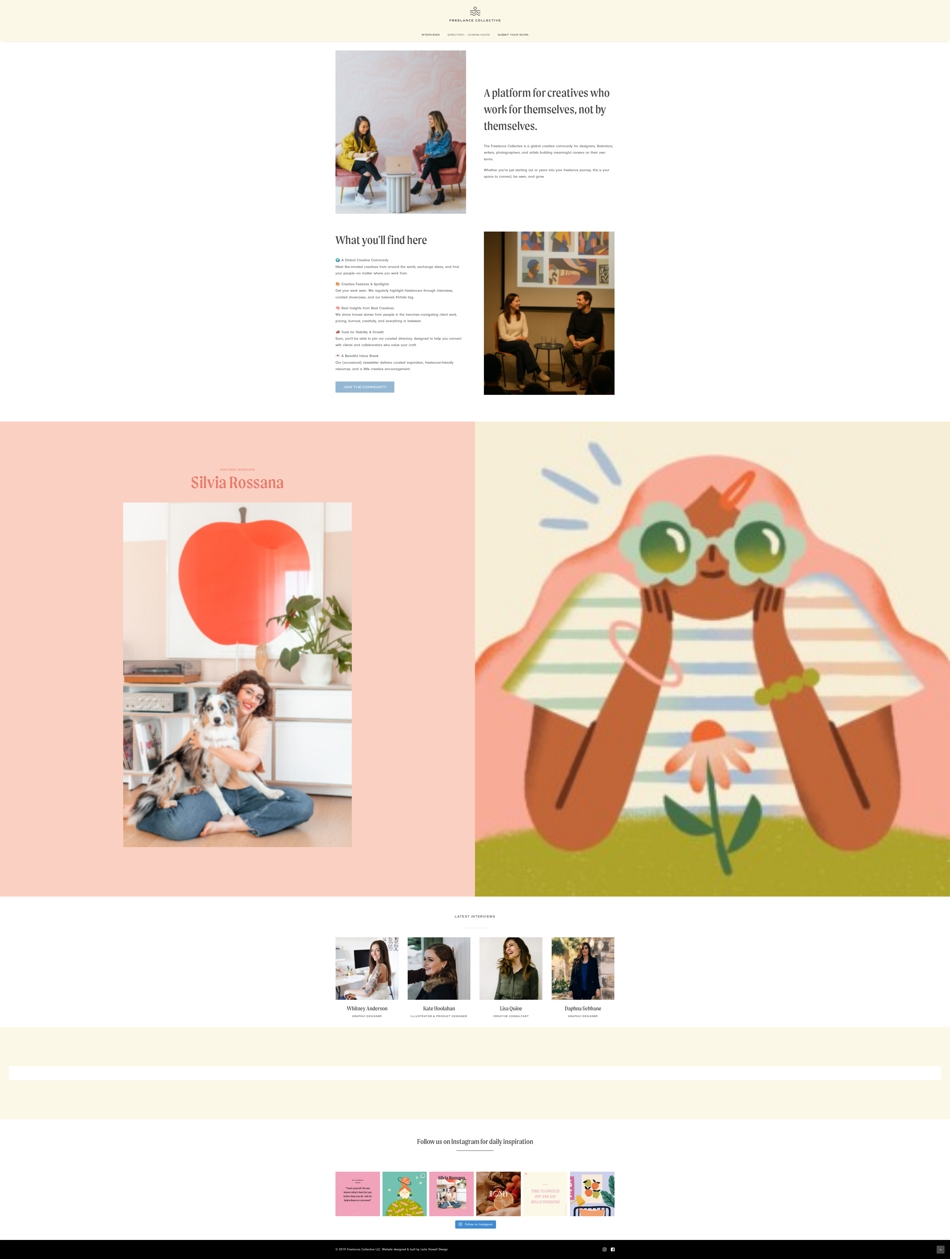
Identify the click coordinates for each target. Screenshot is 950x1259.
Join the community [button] (364, 387)
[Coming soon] (237, 659)
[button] (367, 968)
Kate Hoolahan (439, 1008)
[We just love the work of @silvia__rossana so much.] (404, 1194)
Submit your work (513, 34)
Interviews (431, 34)
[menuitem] (432, 35)
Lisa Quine (511, 1008)
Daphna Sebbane (583, 1008)
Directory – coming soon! (469, 34)
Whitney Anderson (367, 1008)
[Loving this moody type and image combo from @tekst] (498, 1194)
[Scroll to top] (941, 1249)
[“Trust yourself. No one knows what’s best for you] (357, 1194)
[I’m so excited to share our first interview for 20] (451, 1194)
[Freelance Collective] (475, 14)
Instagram (465, 1141)
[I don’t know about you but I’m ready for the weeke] (545, 1194)
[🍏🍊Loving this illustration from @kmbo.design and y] (592, 1194)
